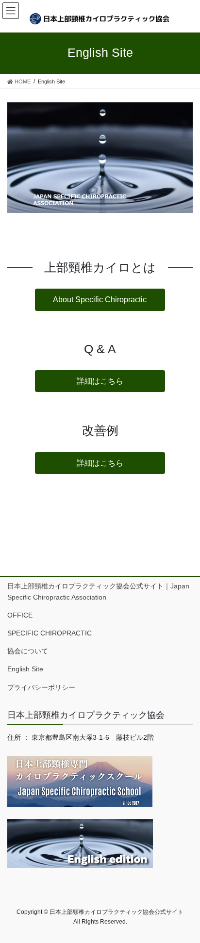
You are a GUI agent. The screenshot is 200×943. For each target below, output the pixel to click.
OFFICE (20, 615)
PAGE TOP (186, 906)
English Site (25, 669)
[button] (100, 299)
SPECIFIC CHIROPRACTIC (49, 633)
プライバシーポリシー (41, 687)
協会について (31, 651)
